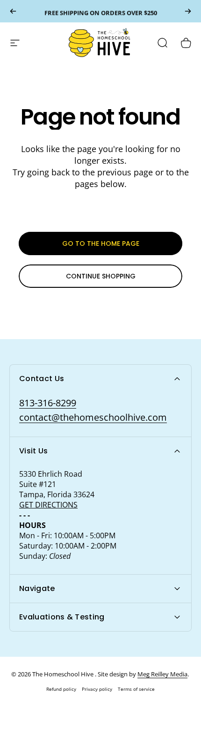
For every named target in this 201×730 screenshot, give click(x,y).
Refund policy (61, 689)
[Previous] (13, 11)
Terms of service (136, 689)
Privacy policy (97, 689)
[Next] (188, 11)
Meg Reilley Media (162, 674)
